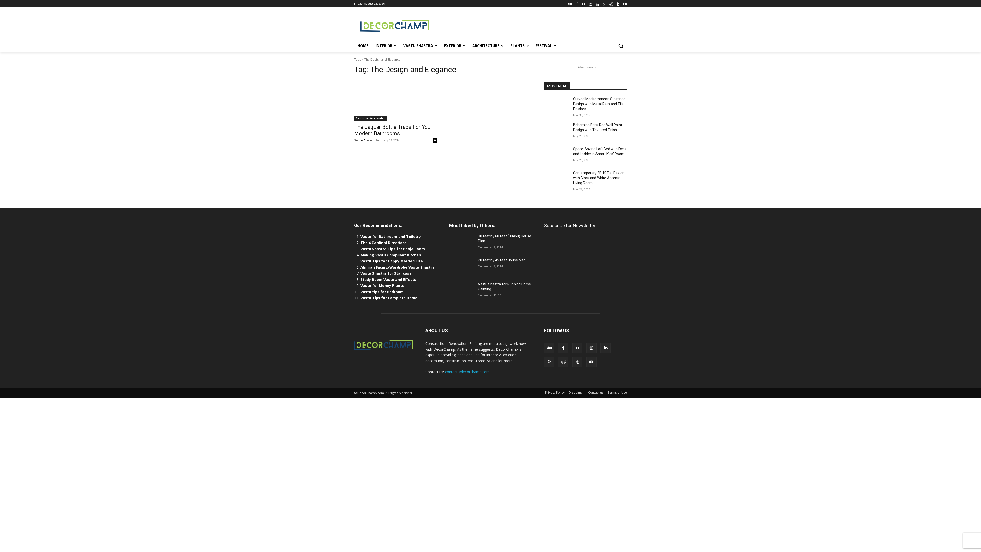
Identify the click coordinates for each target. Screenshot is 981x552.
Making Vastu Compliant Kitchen (390, 254)
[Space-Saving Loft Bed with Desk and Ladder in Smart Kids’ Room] (556, 155)
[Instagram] (590, 3)
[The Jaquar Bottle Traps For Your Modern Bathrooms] (395, 100)
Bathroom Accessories (370, 118)
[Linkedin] (597, 3)
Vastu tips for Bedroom (382, 291)
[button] (621, 46)
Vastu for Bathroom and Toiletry (391, 236)
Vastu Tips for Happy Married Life (391, 261)
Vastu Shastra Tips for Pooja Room (392, 248)
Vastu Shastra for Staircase (386, 273)
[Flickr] (583, 3)
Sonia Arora (363, 140)
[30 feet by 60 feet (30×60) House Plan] (461, 242)
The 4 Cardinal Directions (383, 242)
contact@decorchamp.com (467, 371)
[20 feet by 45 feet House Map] (461, 266)
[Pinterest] (604, 3)
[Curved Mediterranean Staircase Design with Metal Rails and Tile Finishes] (556, 105)
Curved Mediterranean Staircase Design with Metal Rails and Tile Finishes (599, 104)
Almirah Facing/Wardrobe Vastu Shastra (397, 267)
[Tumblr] (618, 3)
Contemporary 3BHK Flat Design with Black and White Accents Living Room (598, 178)
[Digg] (570, 3)
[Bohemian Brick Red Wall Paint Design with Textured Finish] (556, 131)
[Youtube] (625, 3)
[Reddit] (611, 3)
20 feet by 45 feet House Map (502, 260)
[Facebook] (577, 3)
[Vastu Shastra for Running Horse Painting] (461, 290)
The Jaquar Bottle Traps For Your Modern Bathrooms (393, 130)
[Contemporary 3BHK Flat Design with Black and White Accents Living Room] (556, 179)
